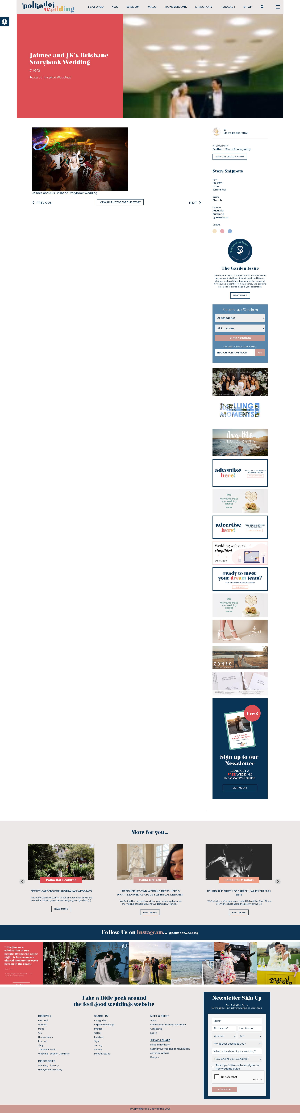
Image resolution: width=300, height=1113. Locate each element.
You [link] (115, 6)
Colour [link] (97, 1033)
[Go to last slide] (22, 881)
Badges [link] (154, 1057)
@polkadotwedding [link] (183, 933)
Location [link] (98, 1037)
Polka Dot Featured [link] (61, 880)
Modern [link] (217, 182)
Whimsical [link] (219, 189)
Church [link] (217, 200)
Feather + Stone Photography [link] (231, 149)
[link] (4, 21)
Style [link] (96, 1041)
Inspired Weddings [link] (58, 77)
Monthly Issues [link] (102, 1053)
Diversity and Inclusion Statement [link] (168, 1024)
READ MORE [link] (240, 295)
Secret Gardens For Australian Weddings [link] (61, 891)
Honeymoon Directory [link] (50, 1069)
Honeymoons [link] (176, 6)
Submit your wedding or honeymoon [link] (170, 1049)
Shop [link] (248, 6)
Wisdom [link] (133, 6)
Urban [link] (216, 186)
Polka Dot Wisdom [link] (239, 880)
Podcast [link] (228, 6)
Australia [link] (218, 210)
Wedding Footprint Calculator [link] (54, 1053)
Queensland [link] (220, 217)
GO (260, 352)
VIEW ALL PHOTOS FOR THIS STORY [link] (120, 202)
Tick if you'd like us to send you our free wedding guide (238, 1067)
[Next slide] (278, 881)
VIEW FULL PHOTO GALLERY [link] (230, 157)
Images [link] (98, 1028)
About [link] (153, 1020)
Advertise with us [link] (159, 1053)
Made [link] (152, 6)
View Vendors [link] (240, 338)
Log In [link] (153, 1033)
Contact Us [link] (156, 1028)
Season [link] (98, 1049)
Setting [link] (98, 1045)
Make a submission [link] (160, 1044)
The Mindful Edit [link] (47, 1049)
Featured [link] (96, 6)
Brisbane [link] (218, 214)
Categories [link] (100, 1020)
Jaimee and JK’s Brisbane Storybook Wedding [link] (64, 193)
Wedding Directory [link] (48, 1065)
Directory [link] (203, 6)
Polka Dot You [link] (150, 880)
